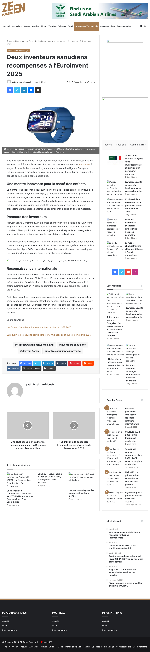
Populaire (121, 144)
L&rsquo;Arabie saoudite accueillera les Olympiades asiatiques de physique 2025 (49, 334)
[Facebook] (10, 90)
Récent (108, 144)
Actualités (17, 26)
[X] (17, 90)
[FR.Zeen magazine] (13, 8)
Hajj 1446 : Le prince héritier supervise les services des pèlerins (132, 478)
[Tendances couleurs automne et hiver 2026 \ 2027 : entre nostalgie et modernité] (115, 457)
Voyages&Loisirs (107, 26)
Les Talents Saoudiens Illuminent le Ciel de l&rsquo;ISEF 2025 (39, 327)
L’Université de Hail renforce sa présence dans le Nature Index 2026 (133, 205)
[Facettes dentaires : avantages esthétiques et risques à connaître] (115, 227)
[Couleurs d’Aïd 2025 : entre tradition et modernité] (115, 436)
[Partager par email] (38, 90)
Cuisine (35, 26)
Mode (43, 26)
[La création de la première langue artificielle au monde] (82, 479)
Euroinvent (84, 164)
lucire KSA (47, 642)
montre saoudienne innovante (63, 351)
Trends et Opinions (57, 26)
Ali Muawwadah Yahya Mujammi (35, 344)
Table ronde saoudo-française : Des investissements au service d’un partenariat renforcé (134, 164)
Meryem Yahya (30, 351)
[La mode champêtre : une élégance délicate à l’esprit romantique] (115, 249)
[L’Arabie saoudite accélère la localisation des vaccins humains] (115, 188)
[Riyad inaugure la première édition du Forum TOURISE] (115, 497)
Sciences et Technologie (86, 26)
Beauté (27, 26)
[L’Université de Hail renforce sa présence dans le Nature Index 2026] (115, 205)
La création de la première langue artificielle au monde (81, 493)
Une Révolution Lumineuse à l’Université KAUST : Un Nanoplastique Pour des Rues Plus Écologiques (20, 496)
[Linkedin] (24, 90)
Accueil (6, 26)
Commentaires (138, 144)
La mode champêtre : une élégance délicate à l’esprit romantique (134, 249)
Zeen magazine (124, 26)
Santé (70, 26)
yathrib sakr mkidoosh (21, 82)
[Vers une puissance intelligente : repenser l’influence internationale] (115, 416)
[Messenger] (31, 90)
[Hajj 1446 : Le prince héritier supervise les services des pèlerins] (115, 478)
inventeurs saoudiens (73, 344)
